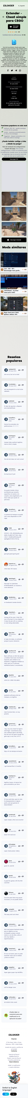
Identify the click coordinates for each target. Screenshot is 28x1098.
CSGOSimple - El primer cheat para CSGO (11, 291)
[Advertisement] (14, 116)
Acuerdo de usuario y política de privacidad (14, 1048)
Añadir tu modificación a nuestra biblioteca (14, 1066)
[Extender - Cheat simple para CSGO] (14, 199)
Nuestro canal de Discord (14, 1058)
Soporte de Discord (14, 1054)
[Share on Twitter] (12, 70)
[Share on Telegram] (16, 70)
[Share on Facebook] (8, 70)
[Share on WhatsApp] (20, 70)
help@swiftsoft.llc (14, 1056)
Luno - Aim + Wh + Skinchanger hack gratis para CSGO (11, 269)
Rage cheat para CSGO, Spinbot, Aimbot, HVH (11, 313)
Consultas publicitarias (14, 1060)
